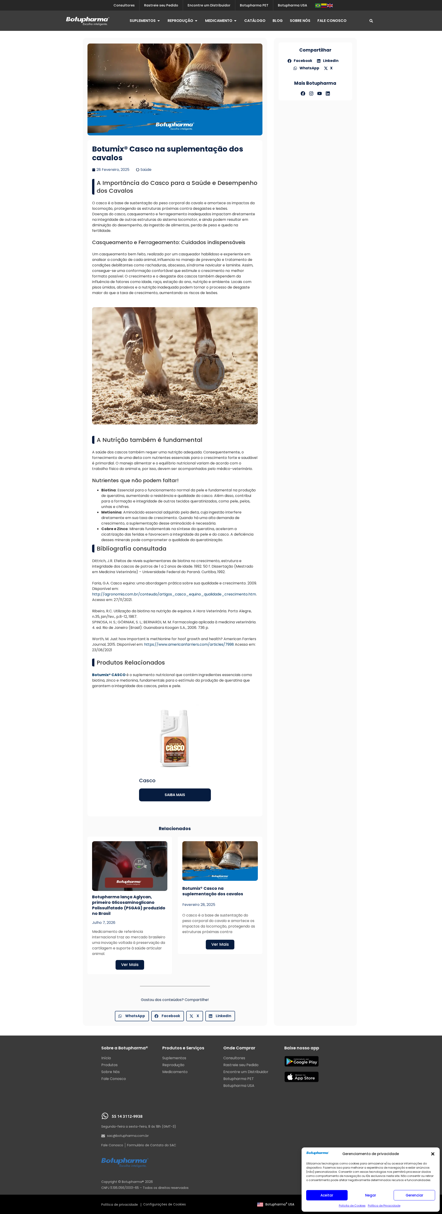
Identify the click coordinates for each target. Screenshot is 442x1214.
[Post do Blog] (129, 866)
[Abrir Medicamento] (235, 20)
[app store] (301, 1076)
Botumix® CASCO (108, 674)
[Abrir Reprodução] (196, 20)
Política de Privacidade (384, 1206)
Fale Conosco (113, 1079)
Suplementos (174, 1058)
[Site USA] (260, 1204)
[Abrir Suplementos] (158, 20)
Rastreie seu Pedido (161, 5)
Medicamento (175, 1072)
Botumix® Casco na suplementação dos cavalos (212, 891)
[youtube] (319, 93)
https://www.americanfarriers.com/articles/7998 (189, 644)
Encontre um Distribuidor (209, 5)
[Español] (324, 5)
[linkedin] (328, 93)
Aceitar (326, 1195)
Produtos (109, 1065)
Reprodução (173, 1065)
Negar (370, 1195)
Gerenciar (414, 1195)
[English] (330, 5)
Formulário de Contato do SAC (151, 1145)
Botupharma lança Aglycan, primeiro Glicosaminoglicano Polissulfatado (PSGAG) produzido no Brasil (128, 905)
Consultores (124, 5)
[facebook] (303, 93)
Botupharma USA (279, 1204)
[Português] (318, 5)
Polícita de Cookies (352, 1206)
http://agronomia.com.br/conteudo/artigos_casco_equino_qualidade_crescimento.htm (174, 594)
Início (106, 1058)
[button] (432, 1154)
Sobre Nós (110, 1072)
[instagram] (311, 93)
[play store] (301, 1061)
